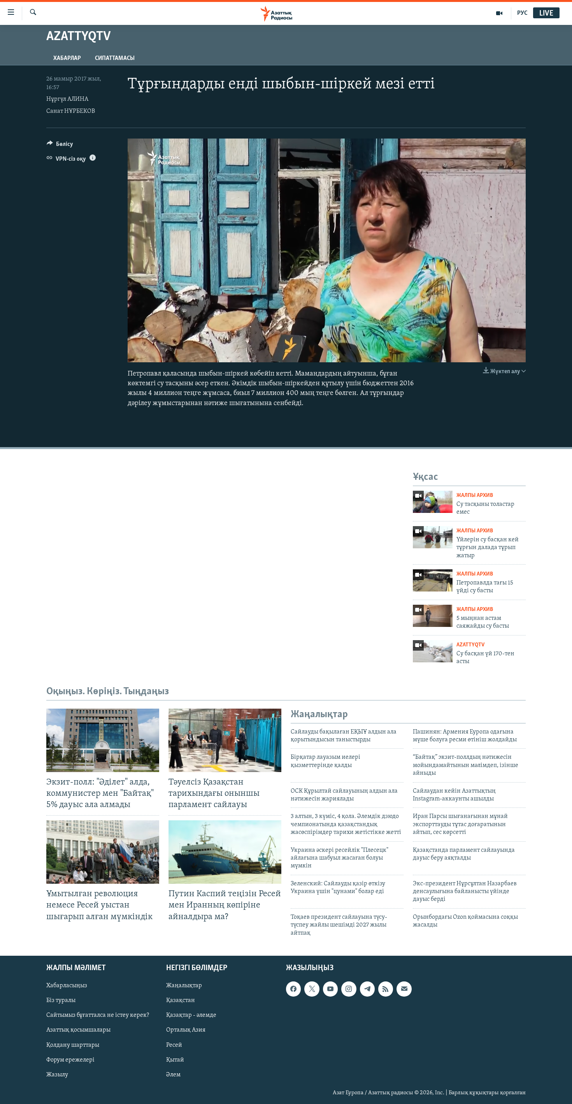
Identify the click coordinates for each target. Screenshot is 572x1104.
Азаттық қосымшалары (78, 1030)
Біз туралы (60, 1000)
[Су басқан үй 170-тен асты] (433, 651)
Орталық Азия (185, 1030)
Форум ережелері (70, 1060)
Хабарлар (67, 58)
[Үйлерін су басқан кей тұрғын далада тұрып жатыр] (433, 537)
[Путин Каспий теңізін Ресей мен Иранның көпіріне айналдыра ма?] (224, 852)
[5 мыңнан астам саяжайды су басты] (433, 616)
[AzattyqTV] (499, 13)
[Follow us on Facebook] (293, 988)
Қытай (175, 1060)
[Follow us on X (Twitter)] (311, 988)
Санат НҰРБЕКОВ (70, 111)
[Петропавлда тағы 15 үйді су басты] (433, 580)
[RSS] (385, 988)
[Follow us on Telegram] (367, 988)
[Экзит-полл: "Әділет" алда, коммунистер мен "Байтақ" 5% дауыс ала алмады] (102, 740)
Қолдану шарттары (72, 1045)
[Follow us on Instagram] (348, 988)
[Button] (60, 146)
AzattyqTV (470, 645)
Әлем (173, 1075)
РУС (522, 13)
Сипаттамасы (115, 58)
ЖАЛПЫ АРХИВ (474, 495)
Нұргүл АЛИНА (67, 99)
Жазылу (57, 1075)
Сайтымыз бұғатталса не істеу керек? (97, 1015)
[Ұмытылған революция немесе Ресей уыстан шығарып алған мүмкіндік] (102, 852)
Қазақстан (180, 1000)
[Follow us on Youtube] (330, 988)
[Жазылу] (404, 988)
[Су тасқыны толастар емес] (433, 502)
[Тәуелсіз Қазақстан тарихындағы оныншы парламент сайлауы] (224, 740)
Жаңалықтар (184, 986)
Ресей (174, 1045)
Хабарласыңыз (66, 986)
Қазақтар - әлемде (191, 1015)
